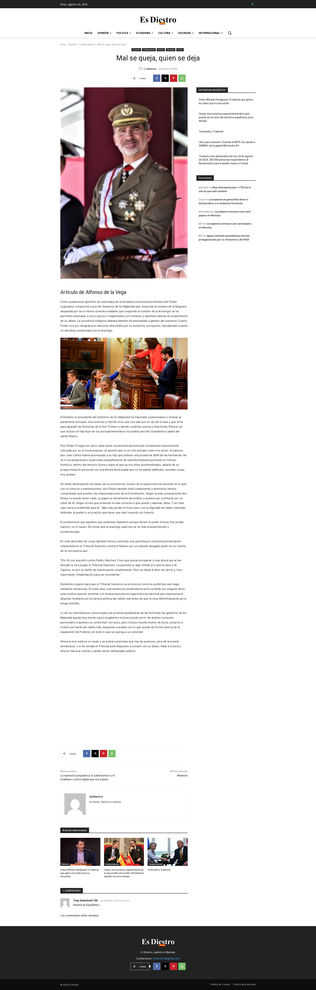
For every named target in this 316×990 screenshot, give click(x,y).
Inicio (63, 44)
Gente (180, 49)
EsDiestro (151, 68)
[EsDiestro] (141, 69)
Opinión (72, 44)
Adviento (182, 775)
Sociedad (170, 49)
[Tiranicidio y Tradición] (168, 852)
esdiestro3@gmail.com (166, 958)
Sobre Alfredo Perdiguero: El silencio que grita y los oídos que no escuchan (79, 873)
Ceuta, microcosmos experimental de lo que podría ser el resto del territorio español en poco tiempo (124, 873)
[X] (252, 4)
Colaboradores (87, 44)
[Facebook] (156, 78)
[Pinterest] (173, 78)
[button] (229, 33)
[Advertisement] (124, 696)
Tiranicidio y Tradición (159, 869)
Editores (65, 864)
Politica (161, 49)
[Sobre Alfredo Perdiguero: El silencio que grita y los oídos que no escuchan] (80, 852)
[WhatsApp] (182, 78)
